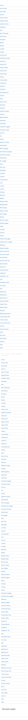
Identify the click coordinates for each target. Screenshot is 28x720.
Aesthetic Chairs (4, 24)
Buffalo (2, 46)
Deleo (1, 98)
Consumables (3, 80)
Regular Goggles (4, 248)
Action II (2, 14)
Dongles (2, 114)
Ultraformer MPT (4, 301)
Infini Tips (2, 167)
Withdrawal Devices (5, 313)
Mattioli (2, 198)
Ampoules (2, 39)
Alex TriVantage (4, 33)
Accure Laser (3, 8)
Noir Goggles (3, 214)
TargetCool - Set (4, 276)
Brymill (2, 42)
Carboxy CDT (3, 55)
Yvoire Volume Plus (5, 323)
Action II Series (4, 17)
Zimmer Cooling (4, 329)
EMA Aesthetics (4, 117)
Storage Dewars (4, 270)
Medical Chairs (4, 201)
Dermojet (2, 108)
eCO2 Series (3, 338)
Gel (1, 136)
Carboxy (2, 52)
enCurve (2, 341)
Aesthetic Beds (4, 21)
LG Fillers (2, 173)
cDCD (1, 332)
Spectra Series (4, 263)
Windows (2, 310)
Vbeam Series (3, 307)
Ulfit (1, 288)
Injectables (3, 170)
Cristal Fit (2, 86)
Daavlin (2, 95)
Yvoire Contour (4, 320)
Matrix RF (2, 195)
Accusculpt (3, 11)
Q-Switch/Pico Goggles (6, 242)
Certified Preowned (5, 58)
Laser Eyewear (4, 179)
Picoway (2, 232)
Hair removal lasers (5, 155)
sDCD (1, 348)
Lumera (2, 186)
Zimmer (2, 326)
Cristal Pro (2, 89)
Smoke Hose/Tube (5, 260)
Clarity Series (3, 74)
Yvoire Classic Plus (5, 316)
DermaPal (2, 105)
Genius (2, 139)
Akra (1, 30)
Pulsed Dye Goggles (5, 239)
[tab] (14, 5)
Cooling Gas (3, 83)
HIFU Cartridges (4, 148)
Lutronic (2, 189)
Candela (2, 49)
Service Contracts (4, 251)
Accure (2, 5)
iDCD (1, 344)
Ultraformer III (3, 298)
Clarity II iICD (3, 70)
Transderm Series (4, 282)
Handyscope (3, 158)
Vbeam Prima (3, 304)
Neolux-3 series (4, 211)
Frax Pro (2, 133)
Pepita (1, 226)
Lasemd (2, 176)
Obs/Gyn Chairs (4, 220)
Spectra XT (3, 267)
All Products (3, 36)
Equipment (3, 120)
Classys (2, 77)
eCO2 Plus (2, 335)
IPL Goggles (3, 161)
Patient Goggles (4, 223)
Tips (1, 279)
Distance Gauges (4, 111)
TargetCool (3, 273)
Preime (2, 235)
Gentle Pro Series (4, 142)
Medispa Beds (3, 204)
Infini (1, 164)
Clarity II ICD (3, 64)
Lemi (1, 183)
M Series (2, 192)
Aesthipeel (2, 27)
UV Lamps (2, 285)
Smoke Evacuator (4, 254)
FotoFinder (3, 123)
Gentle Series (3, 145)
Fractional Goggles (5, 126)
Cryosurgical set (4, 92)
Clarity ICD (3, 61)
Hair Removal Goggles (6, 151)
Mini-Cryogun (3, 207)
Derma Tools (3, 102)
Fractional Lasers (4, 130)
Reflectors (2, 245)
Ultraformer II (3, 295)
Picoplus (2, 229)
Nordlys (2, 217)
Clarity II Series (4, 67)
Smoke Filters (3, 257)
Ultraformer (3, 292)
